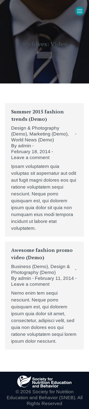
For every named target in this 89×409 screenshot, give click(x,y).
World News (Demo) (32, 139)
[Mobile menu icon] (79, 11)
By (21, 145)
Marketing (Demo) (48, 133)
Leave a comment (30, 157)
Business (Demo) (29, 266)
